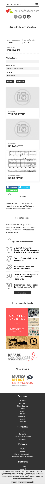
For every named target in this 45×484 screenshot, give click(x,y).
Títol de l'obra (11, 58)
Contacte (22, 421)
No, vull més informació (26, 482)
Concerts (22, 434)
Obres (22, 408)
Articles (22, 411)
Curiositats (22, 416)
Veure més (22, 293)
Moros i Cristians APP (22, 454)
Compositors (22, 403)
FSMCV (22, 449)
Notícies (22, 401)
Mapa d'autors (22, 406)
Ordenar (9, 72)
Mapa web (22, 469)
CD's (22, 431)
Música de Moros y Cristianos (22, 457)
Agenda (22, 419)
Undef (22, 451)
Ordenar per (11, 65)
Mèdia (22, 414)
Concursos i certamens (22, 436)
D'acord (14, 482)
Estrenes (22, 439)
